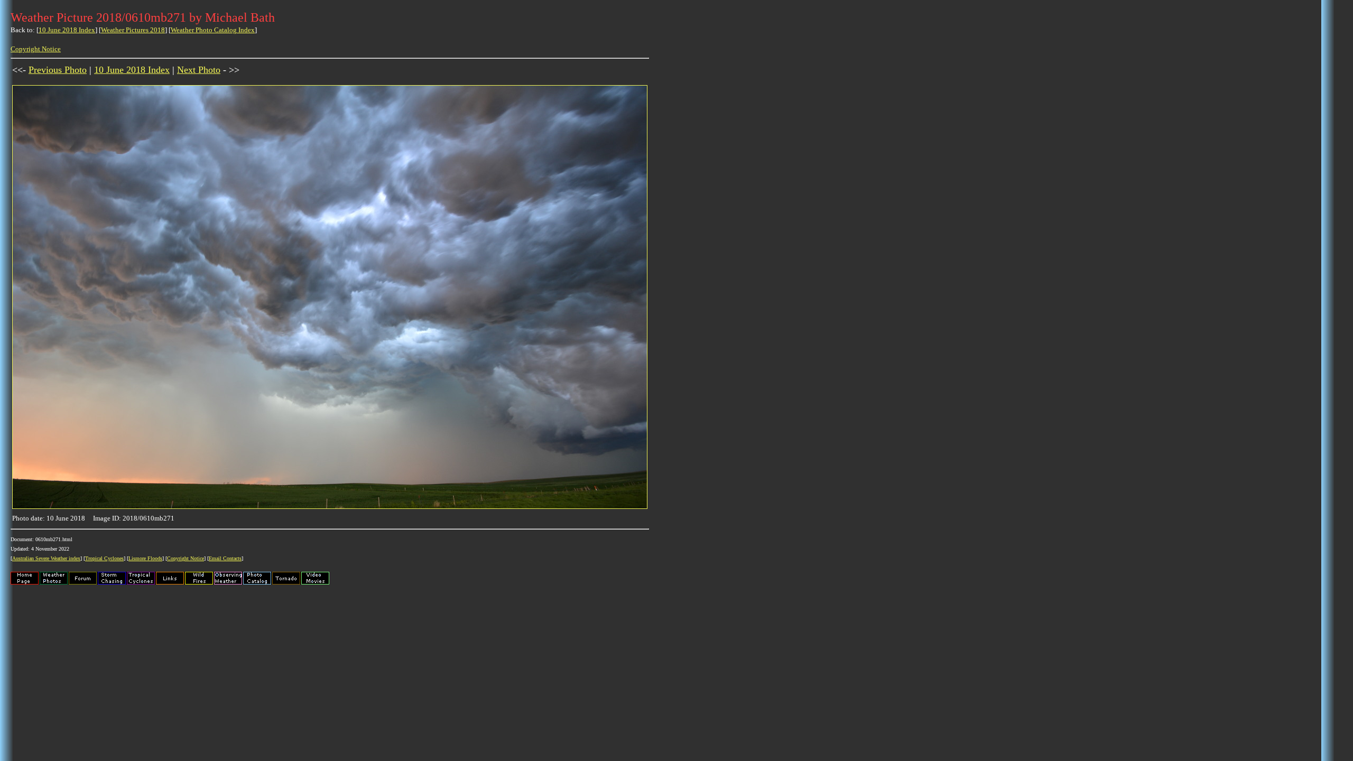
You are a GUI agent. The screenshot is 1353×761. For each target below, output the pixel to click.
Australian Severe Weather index (46, 558)
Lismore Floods (145, 558)
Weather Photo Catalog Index (213, 30)
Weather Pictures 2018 (133, 30)
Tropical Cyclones (104, 558)
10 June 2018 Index (67, 30)
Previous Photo (58, 69)
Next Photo (198, 69)
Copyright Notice (36, 49)
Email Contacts (225, 558)
